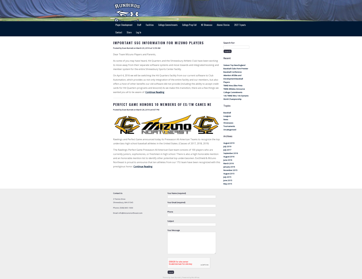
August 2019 (228, 143)
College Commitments (168, 25)
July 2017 (227, 150)
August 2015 (228, 173)
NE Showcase (206, 25)
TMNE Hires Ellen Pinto (233, 85)
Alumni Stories (223, 25)
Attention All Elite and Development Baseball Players (233, 78)
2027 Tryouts (240, 25)
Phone (170, 211)
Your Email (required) (176, 202)
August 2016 (228, 156)
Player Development (123, 25)
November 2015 (230, 170)
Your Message (173, 230)
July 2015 (227, 177)
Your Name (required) (176, 193)
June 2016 (227, 160)
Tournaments (229, 126)
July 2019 (227, 146)
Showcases (228, 123)
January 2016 (229, 167)
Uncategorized (229, 129)
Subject (170, 221)
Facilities (150, 25)
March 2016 (228, 163)
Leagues (227, 116)
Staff (139, 25)
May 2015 (227, 183)
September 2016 (230, 153)
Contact (118, 32)
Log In (138, 32)
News (225, 119)
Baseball (227, 112)
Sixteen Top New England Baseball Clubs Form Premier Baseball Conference (235, 68)
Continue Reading (154, 92)
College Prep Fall (189, 25)
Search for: (229, 42)
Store (129, 32)
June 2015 (227, 180)
